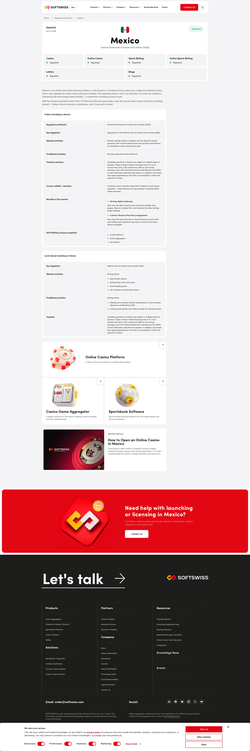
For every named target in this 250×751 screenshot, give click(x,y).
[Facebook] (175, 701)
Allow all (204, 729)
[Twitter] (195, 701)
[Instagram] (188, 701)
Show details (132, 744)
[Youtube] (182, 701)
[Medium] (201, 701)
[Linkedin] (169, 701)
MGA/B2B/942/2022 (172, 716)
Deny (204, 744)
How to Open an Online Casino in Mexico (134, 442)
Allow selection (204, 737)
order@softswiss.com (69, 702)
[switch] (68, 744)
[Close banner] (228, 727)
